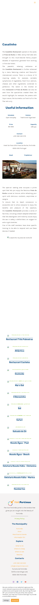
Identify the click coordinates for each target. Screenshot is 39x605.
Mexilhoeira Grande (19, 534)
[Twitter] (21, 582)
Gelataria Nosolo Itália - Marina (19, 477)
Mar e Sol (19, 385)
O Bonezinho (19, 397)
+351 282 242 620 (19, 563)
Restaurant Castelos (19, 362)
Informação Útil (19, 537)
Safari (19, 420)
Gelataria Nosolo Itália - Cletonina (19, 466)
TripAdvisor (28, 155)
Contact (19, 134)
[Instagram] (13, 582)
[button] (4, 245)
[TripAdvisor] (28, 152)
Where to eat (19, 552)
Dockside (19, 374)
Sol (19, 408)
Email (11, 155)
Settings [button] (6, 600)
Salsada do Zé (19, 431)
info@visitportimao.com (19, 566)
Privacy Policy (19, 519)
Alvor (19, 531)
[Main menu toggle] (35, 2)
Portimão (19, 529)
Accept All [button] (15, 600)
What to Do (20, 546)
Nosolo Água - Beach (19, 454)
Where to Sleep (19, 549)
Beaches (19, 555)
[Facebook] (17, 582)
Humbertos (19, 489)
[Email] (11, 152)
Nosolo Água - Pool (19, 443)
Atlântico (19, 351)
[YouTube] (25, 582)
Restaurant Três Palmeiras (19, 339)
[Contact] (19, 131)
